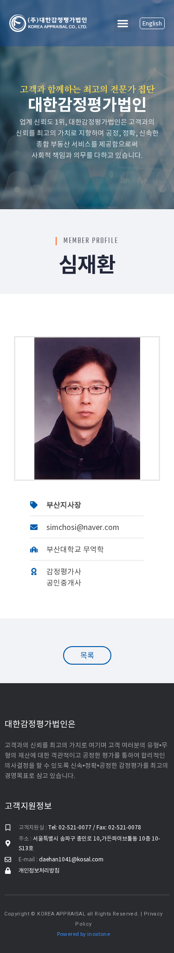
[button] (123, 23)
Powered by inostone (83, 934)
